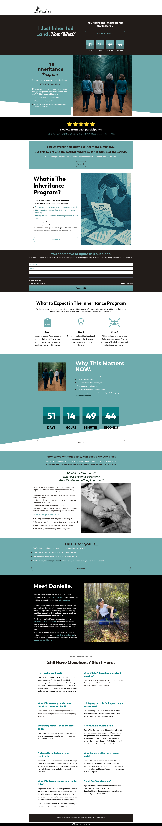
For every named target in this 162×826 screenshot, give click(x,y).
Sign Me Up (56, 239)
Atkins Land (65, 817)
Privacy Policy (85, 817)
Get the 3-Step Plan (105, 33)
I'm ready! (81, 164)
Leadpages (101, 817)
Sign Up (81, 442)
